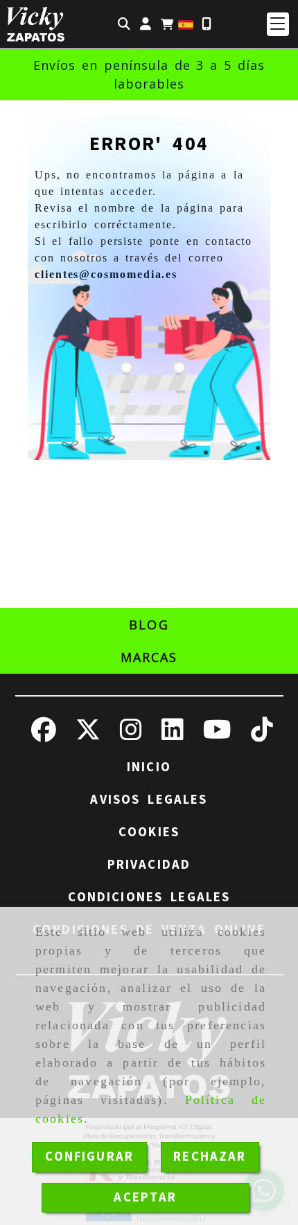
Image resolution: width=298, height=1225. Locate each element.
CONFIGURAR (89, 1156)
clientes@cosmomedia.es (106, 274)
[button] (145, 24)
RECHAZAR (209, 1156)
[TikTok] (262, 734)
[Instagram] (131, 734)
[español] (185, 23)
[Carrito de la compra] (167, 24)
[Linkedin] (173, 734)
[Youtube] (217, 734)
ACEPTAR (145, 1197)
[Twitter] (88, 734)
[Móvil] (206, 24)
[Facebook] (43, 734)
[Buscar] (124, 24)
